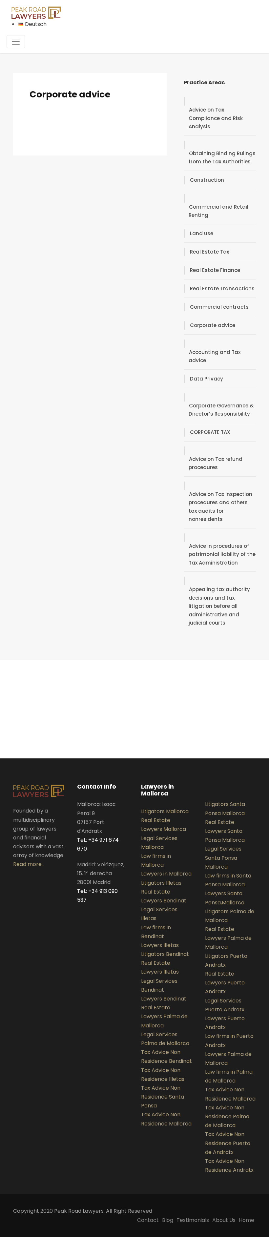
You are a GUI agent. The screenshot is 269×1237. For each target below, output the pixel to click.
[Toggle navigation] (16, 41)
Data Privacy (206, 378)
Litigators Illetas (161, 883)
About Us (224, 1220)
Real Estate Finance (215, 270)
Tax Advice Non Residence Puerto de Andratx (227, 1143)
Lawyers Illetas (160, 945)
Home (246, 1220)
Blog (167, 1220)
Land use (201, 233)
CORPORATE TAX (210, 432)
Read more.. (28, 864)
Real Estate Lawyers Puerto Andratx (225, 982)
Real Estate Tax (209, 251)
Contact (148, 1220)
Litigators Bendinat (165, 954)
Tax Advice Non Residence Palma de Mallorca (227, 1116)
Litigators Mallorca (165, 811)
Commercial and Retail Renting (218, 211)
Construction (207, 179)
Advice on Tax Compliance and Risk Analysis (216, 118)
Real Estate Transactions (222, 288)
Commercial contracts (219, 306)
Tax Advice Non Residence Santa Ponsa (162, 1096)
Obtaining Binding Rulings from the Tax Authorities (222, 157)
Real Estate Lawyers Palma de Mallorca (164, 1016)
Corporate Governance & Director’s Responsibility (221, 410)
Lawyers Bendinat (163, 998)
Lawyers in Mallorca (166, 873)
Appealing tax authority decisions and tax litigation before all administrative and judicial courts (219, 606)
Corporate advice (212, 325)
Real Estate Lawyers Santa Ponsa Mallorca (225, 831)
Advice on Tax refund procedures (215, 463)
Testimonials (192, 1220)
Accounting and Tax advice (214, 356)
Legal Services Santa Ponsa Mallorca (223, 857)
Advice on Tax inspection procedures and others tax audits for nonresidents (220, 507)
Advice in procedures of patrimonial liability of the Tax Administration (222, 554)
